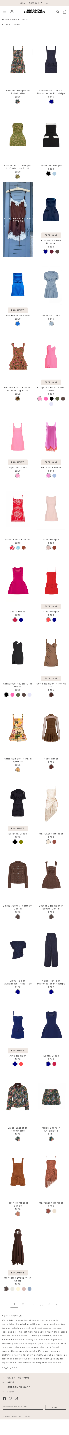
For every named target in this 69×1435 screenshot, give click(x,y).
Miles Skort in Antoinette (51, 1128)
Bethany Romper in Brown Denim (51, 906)
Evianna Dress (17, 833)
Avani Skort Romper (18, 539)
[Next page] (57, 1304)
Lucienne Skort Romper (51, 241)
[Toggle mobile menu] (4, 11)
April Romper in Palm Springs (18, 759)
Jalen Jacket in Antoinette (18, 1128)
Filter (6, 24)
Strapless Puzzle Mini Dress (51, 388)
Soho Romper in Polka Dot (51, 684)
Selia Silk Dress (51, 467)
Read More (9, 1368)
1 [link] (14, 1304)
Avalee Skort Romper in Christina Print (18, 166)
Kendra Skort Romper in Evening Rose (18, 388)
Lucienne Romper (51, 165)
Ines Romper (51, 539)
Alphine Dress (18, 467)
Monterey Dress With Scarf (17, 1278)
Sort (17, 24)
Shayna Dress (51, 315)
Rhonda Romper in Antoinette (18, 91)
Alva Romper (51, 611)
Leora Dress (18, 611)
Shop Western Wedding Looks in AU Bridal (34, 3)
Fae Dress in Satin (18, 315)
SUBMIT (56, 1407)
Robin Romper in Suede (18, 1203)
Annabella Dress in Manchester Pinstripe (51, 91)
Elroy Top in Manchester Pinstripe (18, 981)
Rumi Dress (51, 758)
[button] (66, 11)
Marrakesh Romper (51, 833)
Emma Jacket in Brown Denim (18, 906)
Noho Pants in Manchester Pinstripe (51, 981)
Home (5, 19)
